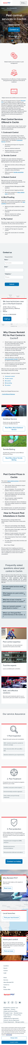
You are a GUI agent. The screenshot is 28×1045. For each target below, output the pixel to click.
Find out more (8, 951)
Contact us (14, 29)
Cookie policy (9, 1034)
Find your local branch (11, 917)
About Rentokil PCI (12, 8)
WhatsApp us (14, 36)
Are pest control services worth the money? (13, 587)
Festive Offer (7, 989)
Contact (6, 970)
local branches (7, 10)
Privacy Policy (17, 1015)
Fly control (7, 385)
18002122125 (14, 25)
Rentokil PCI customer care (11, 1007)
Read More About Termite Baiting (14, 459)
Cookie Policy (7, 1016)
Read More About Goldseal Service (14, 428)
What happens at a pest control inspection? (13, 594)
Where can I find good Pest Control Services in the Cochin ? (13, 614)
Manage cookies (19, 1022)
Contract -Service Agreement (11, 1020)
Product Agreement (9, 1022)
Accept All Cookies (14, 1042)
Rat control (8, 381)
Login (5, 973)
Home (3, 8)
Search (5, 968)
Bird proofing (8, 383)
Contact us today (14, 861)
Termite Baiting (9, 449)
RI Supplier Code (8, 1013)
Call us (7, 319)
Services (6, 980)
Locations (6, 966)
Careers (13, 1009)
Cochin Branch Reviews (8, 394)
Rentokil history (18, 1013)
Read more (7, 888)
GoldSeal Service (10, 419)
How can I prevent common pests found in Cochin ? (12, 607)
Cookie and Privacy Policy (10, 1011)
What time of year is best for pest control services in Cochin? (13, 600)
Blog (5, 987)
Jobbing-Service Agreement (11, 1018)
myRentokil (6, 1009)
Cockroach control (10, 376)
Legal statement (8, 1015)
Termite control (9, 378)
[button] (14, 42)
